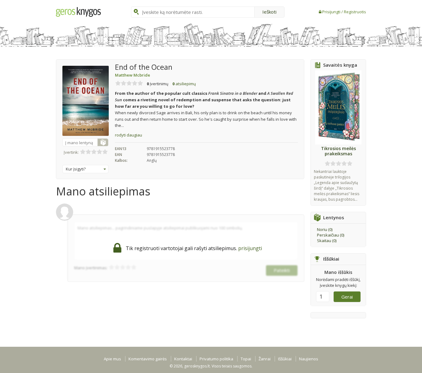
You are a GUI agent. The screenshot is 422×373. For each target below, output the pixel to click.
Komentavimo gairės (148, 359)
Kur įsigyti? (76, 169)
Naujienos (308, 359)
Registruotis (355, 12)
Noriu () (324, 229)
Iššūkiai (285, 359)
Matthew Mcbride (132, 75)
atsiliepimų (184, 83)
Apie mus (112, 359)
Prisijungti (331, 12)
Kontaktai (183, 359)
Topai (246, 359)
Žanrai (265, 359)
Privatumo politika (216, 359)
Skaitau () (326, 240)
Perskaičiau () (330, 235)
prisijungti (250, 248)
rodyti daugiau (128, 135)
